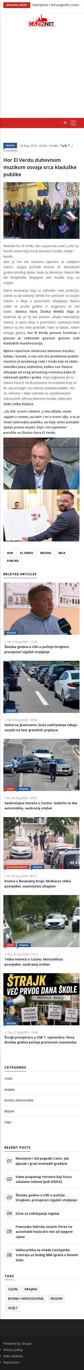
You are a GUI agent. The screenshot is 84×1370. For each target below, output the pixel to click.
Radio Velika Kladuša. (18, 404)
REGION (9, 1111)
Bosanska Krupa (17, 867)
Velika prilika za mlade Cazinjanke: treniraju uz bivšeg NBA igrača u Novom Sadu (47, 1255)
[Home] (42, 20)
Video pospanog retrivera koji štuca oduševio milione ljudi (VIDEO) (44, 1179)
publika (13, 561)
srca (61, 553)
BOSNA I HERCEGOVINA (19, 1100)
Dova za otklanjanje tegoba (37, 1213)
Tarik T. (66, 145)
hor (10, 553)
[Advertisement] (42, 74)
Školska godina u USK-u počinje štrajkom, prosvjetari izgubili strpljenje (46, 1197)
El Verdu (26, 553)
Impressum (11, 1362)
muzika (45, 553)
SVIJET (8, 1122)
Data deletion (13, 1356)
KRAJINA (10, 145)
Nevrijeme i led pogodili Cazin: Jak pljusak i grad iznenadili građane (42, 1160)
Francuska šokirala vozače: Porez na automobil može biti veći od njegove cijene (44, 1232)
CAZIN (10, 789)
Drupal (26, 1343)
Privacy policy (13, 1350)
